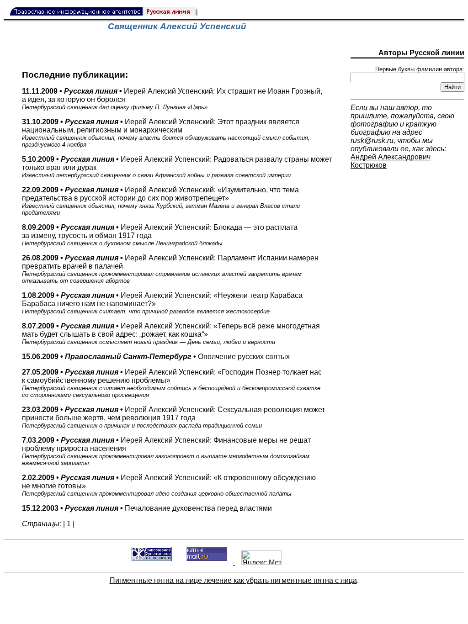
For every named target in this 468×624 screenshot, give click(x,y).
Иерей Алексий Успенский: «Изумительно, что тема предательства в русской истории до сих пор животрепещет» (161, 201)
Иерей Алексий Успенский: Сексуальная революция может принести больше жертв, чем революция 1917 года (173, 417)
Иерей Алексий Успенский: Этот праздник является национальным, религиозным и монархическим (166, 133)
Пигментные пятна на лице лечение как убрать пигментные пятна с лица (233, 580)
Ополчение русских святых (156, 356)
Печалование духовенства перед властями (147, 508)
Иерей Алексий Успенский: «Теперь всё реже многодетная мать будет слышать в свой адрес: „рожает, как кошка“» (171, 333)
